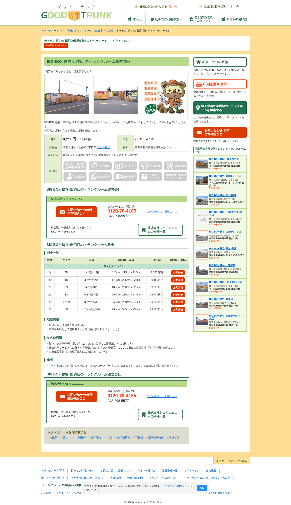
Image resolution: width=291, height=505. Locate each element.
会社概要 (211, 470)
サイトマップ (191, 470)
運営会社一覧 (169, 470)
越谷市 (99, 30)
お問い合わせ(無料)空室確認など (80, 211)
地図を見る (103, 147)
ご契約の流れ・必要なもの (162, 211)
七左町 (109, 30)
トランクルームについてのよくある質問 (207, 477)
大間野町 (81, 437)
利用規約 (116, 477)
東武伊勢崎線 (156, 437)
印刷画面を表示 (215, 84)
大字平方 (96, 437)
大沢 (109, 437)
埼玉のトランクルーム (79, 30)
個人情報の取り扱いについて (87, 477)
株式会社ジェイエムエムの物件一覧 (162, 229)
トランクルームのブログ (163, 477)
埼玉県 (53, 437)
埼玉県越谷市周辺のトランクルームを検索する (222, 108)
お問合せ (178, 272)
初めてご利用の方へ (82, 470)
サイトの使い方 (147, 470)
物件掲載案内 (135, 477)
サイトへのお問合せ (52, 477)
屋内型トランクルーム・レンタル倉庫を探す (68, 493)
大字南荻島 (123, 437)
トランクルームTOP (52, 30)
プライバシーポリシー (174, 485)
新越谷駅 (174, 437)
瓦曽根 (139, 437)
